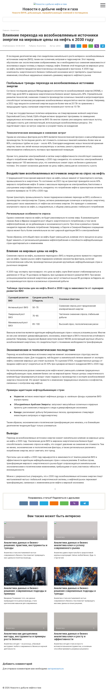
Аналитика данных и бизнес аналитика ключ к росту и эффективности (71, 636)
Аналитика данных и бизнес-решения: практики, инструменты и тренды (25, 545)
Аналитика (15, 30)
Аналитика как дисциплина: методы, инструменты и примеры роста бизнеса (25, 636)
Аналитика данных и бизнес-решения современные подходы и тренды (75, 591)
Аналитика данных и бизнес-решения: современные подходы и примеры (25, 591)
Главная (6, 30)
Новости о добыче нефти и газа (50, 9)
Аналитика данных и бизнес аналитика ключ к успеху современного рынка (71, 545)
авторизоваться (55, 668)
